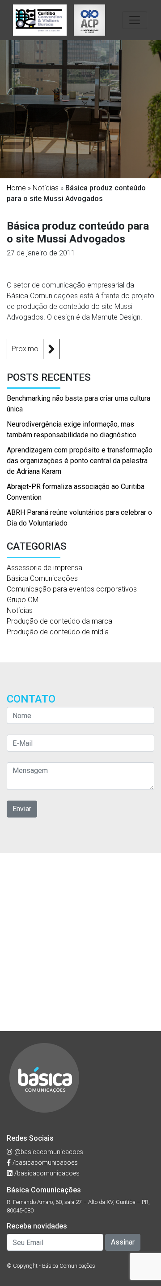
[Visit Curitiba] (40, 20)
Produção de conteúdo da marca (59, 621)
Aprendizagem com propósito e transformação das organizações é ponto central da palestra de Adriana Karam (80, 461)
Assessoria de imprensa (44, 567)
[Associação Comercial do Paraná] (89, 20)
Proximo (25, 349)
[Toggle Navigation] (134, 20)
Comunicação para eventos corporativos (72, 589)
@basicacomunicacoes (48, 1152)
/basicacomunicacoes (44, 1163)
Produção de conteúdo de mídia (58, 632)
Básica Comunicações (42, 578)
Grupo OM (22, 600)
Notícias (46, 188)
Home (16, 188)
